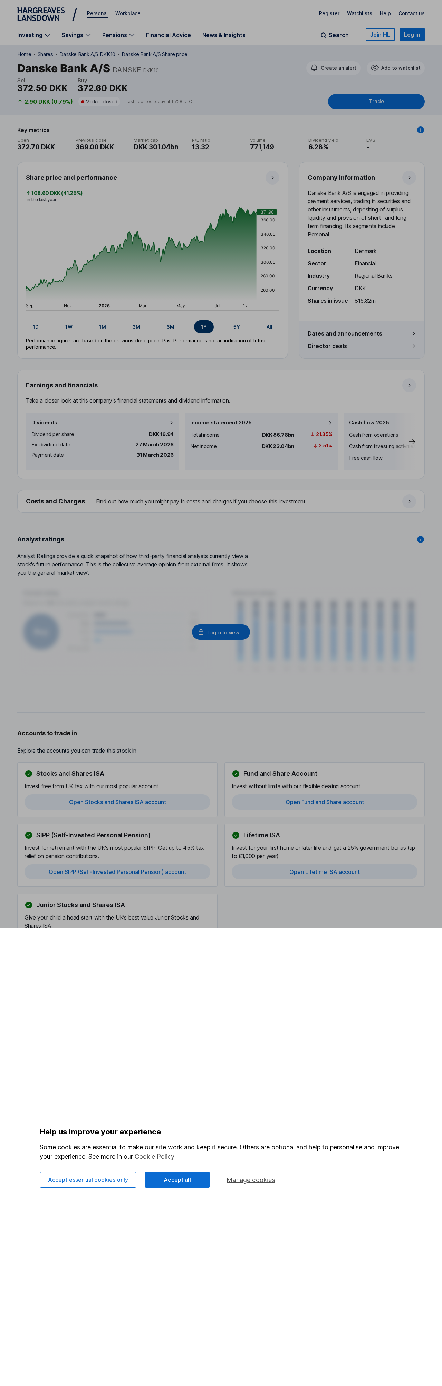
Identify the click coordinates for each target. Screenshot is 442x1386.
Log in (412, 34)
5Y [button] (236, 327)
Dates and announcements (345, 333)
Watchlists (359, 13)
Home (24, 54)
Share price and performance (71, 177)
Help (385, 13)
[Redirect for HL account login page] (221, 632)
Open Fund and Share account (325, 802)
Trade (376, 101)
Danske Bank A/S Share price (154, 54)
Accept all (177, 1179)
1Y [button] (204, 327)
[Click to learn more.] (420, 130)
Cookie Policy (154, 1156)
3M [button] (136, 327)
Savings (72, 35)
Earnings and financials (62, 385)
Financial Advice (168, 34)
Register (329, 13)
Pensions (114, 35)
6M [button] (170, 327)
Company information (341, 177)
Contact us (411, 13)
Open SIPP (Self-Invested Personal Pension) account (117, 871)
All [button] (269, 327)
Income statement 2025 (221, 422)
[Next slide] (405, 441)
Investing (29, 35)
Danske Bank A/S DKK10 (87, 54)
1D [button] (36, 327)
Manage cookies (251, 1180)
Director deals (327, 345)
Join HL (380, 34)
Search (339, 35)
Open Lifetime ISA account (324, 871)
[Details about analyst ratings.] (420, 539)
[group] (152, 326)
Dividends (44, 422)
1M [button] (102, 327)
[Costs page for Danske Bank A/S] (221, 502)
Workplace (128, 13)
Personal (97, 13)
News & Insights (224, 34)
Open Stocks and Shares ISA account (117, 802)
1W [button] (69, 327)
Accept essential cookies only (88, 1179)
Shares (45, 54)
